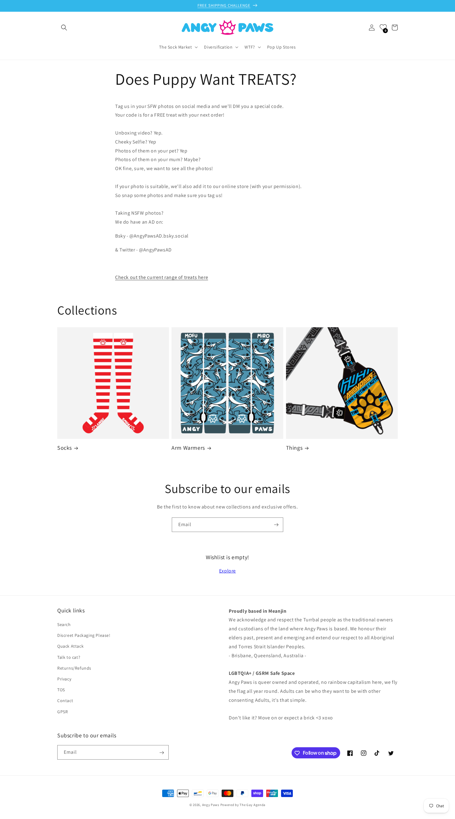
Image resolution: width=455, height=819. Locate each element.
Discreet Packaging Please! (83, 635)
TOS (61, 690)
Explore (227, 571)
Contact (65, 701)
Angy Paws (210, 805)
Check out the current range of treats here (161, 277)
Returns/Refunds (74, 668)
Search (64, 624)
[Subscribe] (276, 524)
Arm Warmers (188, 447)
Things (294, 447)
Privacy (64, 679)
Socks (64, 447)
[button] (64, 27)
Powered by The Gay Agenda (243, 805)
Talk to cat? (68, 657)
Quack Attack (70, 646)
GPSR (62, 711)
